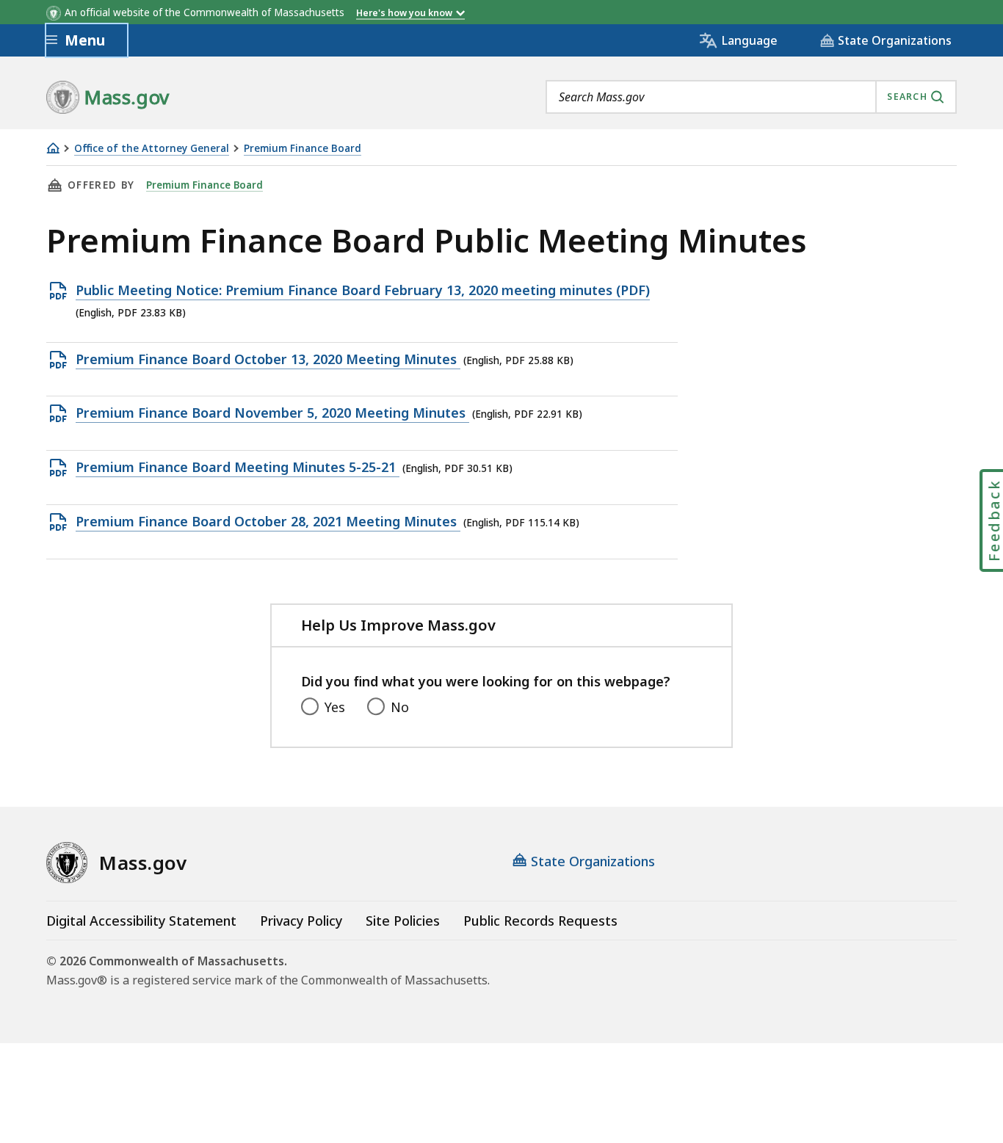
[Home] (53, 148)
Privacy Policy (301, 920)
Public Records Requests (540, 920)
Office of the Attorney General (151, 148)
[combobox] (751, 97)
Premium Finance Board (302, 148)
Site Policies (403, 920)
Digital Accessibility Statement (141, 920)
